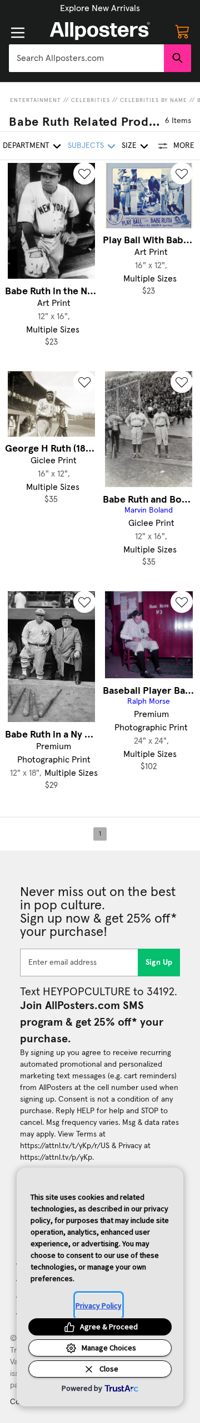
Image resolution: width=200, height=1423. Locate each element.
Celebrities (90, 100)
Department (26, 146)
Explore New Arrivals (100, 8)
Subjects (86, 146)
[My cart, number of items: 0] (182, 31)
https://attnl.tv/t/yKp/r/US (64, 1146)
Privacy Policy (99, 1306)
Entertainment (35, 100)
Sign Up (159, 962)
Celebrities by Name (153, 100)
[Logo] (100, 31)
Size (129, 146)
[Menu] (18, 33)
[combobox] (86, 58)
